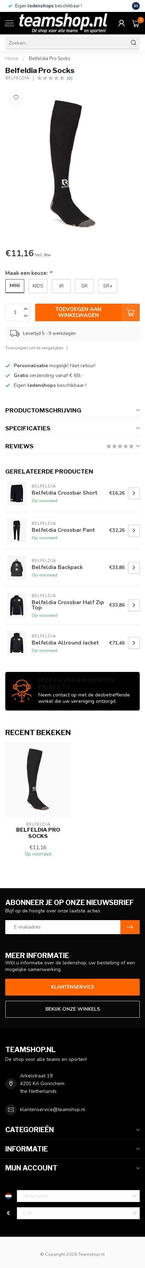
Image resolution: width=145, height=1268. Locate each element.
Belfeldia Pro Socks (49, 58)
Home (11, 58)
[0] (136, 23)
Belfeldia (17, 78)
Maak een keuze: (28, 273)
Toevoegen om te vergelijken (34, 348)
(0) (69, 78)
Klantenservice (72, 987)
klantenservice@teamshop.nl (52, 1109)
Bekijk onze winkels (72, 1009)
